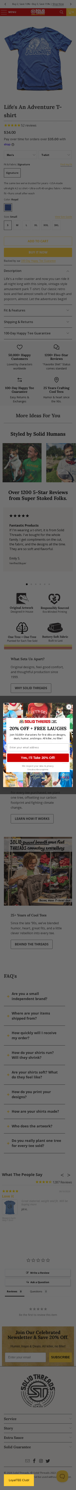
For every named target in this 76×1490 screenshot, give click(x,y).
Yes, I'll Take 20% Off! (38, 758)
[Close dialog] (69, 707)
